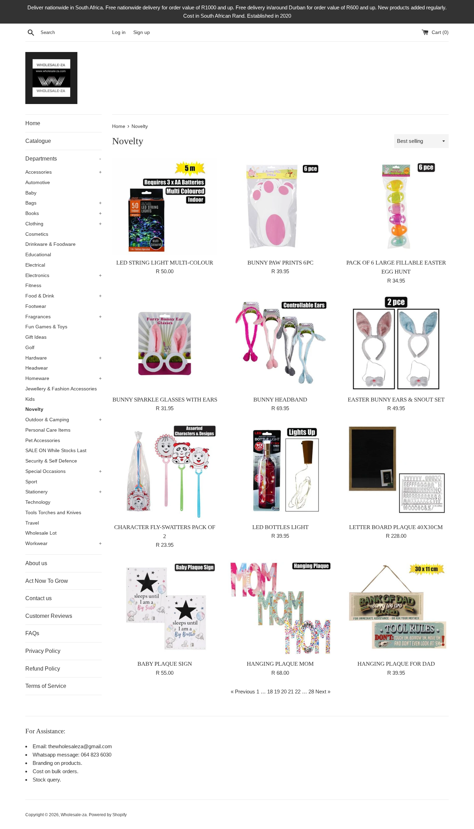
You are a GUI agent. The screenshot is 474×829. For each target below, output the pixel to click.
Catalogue (38, 141)
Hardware (63, 358)
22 (298, 691)
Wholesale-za (74, 814)
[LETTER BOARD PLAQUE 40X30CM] (396, 471)
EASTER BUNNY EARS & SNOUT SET (396, 399)
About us (36, 563)
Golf (29, 347)
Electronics (63, 275)
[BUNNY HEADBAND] (280, 343)
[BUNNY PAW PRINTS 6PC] (280, 206)
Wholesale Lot (41, 533)
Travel (32, 523)
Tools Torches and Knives (53, 512)
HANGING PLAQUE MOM (280, 663)
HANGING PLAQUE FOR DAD (396, 663)
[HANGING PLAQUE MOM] (280, 608)
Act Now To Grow (46, 581)
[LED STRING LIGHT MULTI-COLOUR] (164, 206)
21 (291, 691)
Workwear (63, 543)
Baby (30, 193)
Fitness (33, 285)
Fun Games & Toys (46, 326)
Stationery (63, 491)
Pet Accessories (42, 440)
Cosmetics (36, 234)
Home (32, 123)
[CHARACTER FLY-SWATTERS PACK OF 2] (164, 471)
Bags (63, 203)
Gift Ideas (35, 337)
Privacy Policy (42, 651)
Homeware (63, 378)
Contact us (38, 598)
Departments (63, 159)
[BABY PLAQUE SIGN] (164, 608)
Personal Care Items (47, 430)
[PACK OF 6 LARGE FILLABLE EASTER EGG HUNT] (396, 206)
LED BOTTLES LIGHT (280, 527)
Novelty (34, 409)
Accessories (63, 172)
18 (270, 691)
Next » (322, 691)
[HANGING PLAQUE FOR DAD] (396, 608)
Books (63, 213)
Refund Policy (42, 669)
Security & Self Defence (51, 461)
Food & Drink (63, 296)
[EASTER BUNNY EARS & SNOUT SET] (396, 343)
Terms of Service (45, 686)
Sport (31, 481)
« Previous (243, 691)
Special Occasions (63, 471)
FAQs (32, 633)
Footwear (35, 306)
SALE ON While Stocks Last (55, 450)
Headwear (36, 368)
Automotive (37, 182)
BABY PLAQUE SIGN (164, 663)
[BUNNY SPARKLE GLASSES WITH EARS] (164, 343)
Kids (30, 399)
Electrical (35, 265)
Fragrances (63, 316)
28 (311, 691)
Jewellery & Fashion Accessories (61, 388)
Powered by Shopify (108, 814)
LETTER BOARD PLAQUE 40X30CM (396, 527)
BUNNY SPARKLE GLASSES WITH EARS (164, 399)
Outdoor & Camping (63, 419)
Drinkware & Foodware (50, 244)
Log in (119, 32)
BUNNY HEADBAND (280, 399)
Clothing (63, 223)
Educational (38, 254)
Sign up (141, 32)
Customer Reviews (48, 616)
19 (277, 691)
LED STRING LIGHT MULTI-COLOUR (164, 262)
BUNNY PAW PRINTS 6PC (280, 262)
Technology (37, 502)
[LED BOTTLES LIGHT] (280, 471)
